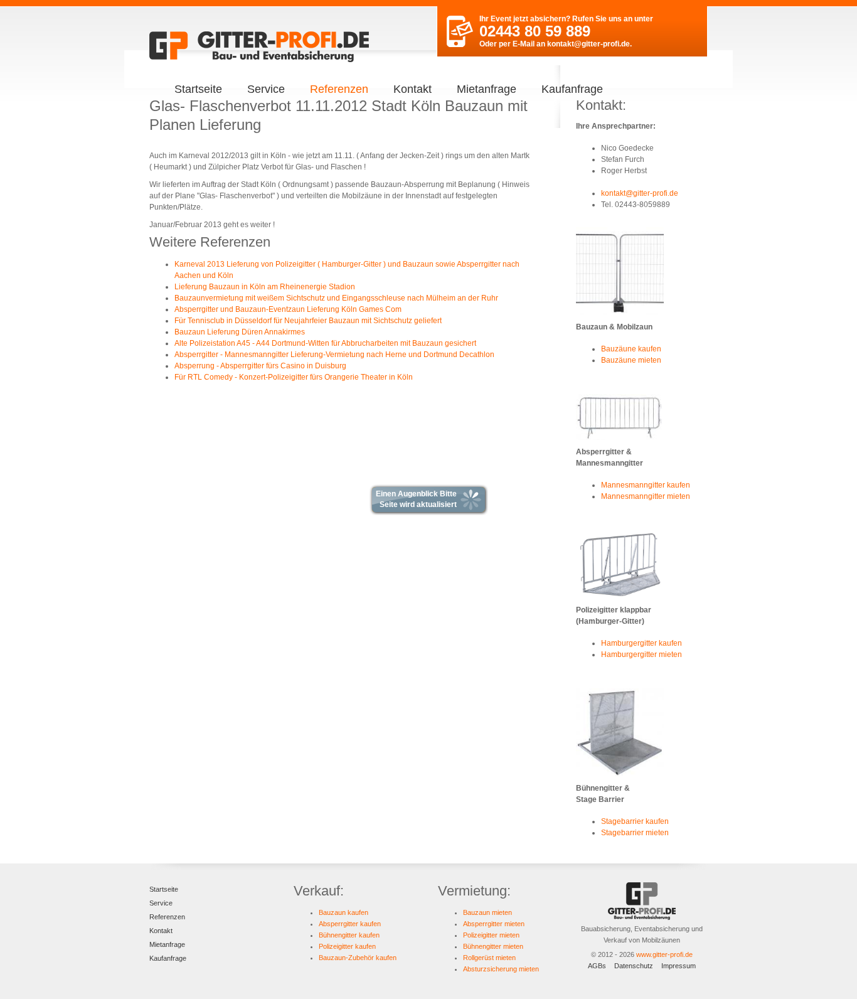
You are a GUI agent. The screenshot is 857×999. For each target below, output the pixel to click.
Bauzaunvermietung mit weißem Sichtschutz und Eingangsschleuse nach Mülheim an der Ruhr (336, 298)
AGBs (597, 966)
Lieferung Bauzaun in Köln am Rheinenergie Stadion (264, 286)
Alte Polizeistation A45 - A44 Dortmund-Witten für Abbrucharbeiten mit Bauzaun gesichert (325, 343)
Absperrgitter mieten (493, 923)
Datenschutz (633, 966)
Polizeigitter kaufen (347, 946)
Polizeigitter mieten (491, 935)
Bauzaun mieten (487, 912)
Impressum (678, 966)
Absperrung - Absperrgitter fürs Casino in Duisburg (260, 365)
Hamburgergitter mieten (641, 654)
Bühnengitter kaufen (349, 935)
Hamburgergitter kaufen (641, 643)
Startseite (198, 89)
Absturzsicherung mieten (501, 969)
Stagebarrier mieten (635, 832)
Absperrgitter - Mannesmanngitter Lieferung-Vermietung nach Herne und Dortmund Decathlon (334, 354)
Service (266, 89)
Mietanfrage (486, 89)
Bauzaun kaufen (343, 912)
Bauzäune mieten (631, 360)
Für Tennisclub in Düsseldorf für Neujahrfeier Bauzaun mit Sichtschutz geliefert (308, 320)
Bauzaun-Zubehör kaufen (358, 957)
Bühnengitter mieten (493, 946)
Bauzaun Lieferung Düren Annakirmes (239, 332)
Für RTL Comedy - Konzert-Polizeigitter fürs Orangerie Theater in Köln (293, 377)
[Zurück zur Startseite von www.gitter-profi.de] (259, 47)
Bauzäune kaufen (631, 349)
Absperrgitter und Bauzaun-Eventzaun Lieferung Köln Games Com (288, 309)
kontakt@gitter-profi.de (588, 44)
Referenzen (339, 89)
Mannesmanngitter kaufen (645, 485)
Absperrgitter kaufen (350, 923)
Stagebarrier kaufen (635, 821)
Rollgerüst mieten (489, 957)
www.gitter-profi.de (664, 954)
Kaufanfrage (572, 89)
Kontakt (412, 89)
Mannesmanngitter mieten (645, 496)
